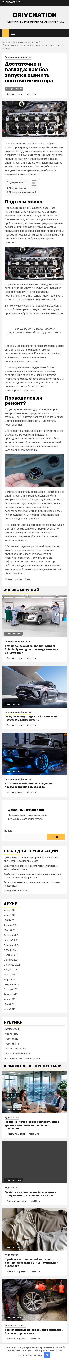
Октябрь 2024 (11, 960)
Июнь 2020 (9, 999)
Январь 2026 (10, 940)
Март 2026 (9, 930)
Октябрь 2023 (11, 989)
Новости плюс (11, 1043)
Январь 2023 (10, 994)
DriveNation (35, 15)
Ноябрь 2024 (10, 955)
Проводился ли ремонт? (22, 192)
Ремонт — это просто (15, 1048)
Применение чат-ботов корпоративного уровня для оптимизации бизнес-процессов (32, 1125)
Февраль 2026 (11, 935)
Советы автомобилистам (18, 57)
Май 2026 (9, 920)
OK (47, 1355)
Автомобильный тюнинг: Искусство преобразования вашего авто (29, 785)
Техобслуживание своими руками (22, 1058)
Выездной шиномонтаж (16, 890)
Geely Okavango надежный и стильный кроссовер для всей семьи (31, 718)
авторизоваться (33, 818)
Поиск (8, 830)
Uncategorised (11, 1029)
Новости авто (11, 1039)
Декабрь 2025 (11, 945)
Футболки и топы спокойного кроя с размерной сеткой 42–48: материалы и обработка (31, 1263)
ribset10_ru (32, 94)
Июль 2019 (9, 1009)
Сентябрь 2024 (12, 964)
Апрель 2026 (11, 925)
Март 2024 (9, 979)
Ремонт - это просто (15, 1325)
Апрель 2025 (11, 950)
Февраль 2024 (11, 984)
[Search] (64, 33)
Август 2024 (10, 969)
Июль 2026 (9, 910)
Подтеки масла (17, 188)
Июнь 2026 (9, 915)
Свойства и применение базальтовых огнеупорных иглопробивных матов (30, 1194)
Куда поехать (11, 1034)
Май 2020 (9, 1004)
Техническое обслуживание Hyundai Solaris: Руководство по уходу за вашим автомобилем (31, 649)
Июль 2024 (9, 974)
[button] (32, 183)
